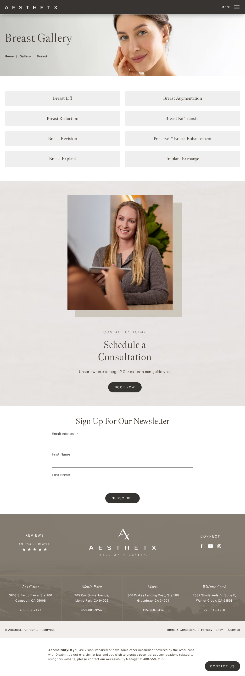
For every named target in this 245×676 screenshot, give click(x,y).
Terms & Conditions (181, 630)
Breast (42, 56)
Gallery (25, 56)
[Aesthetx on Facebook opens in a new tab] (201, 546)
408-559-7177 (154, 659)
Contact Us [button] (222, 666)
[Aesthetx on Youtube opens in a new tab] (210, 546)
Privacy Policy (212, 630)
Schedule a (125, 346)
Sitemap (234, 630)
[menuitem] (201, 546)
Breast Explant (62, 159)
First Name (61, 454)
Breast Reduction (62, 118)
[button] (236, 7)
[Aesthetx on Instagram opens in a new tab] (219, 546)
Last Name (61, 475)
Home (9, 56)
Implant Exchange (182, 159)
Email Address (65, 434)
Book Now (125, 387)
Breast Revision (62, 139)
